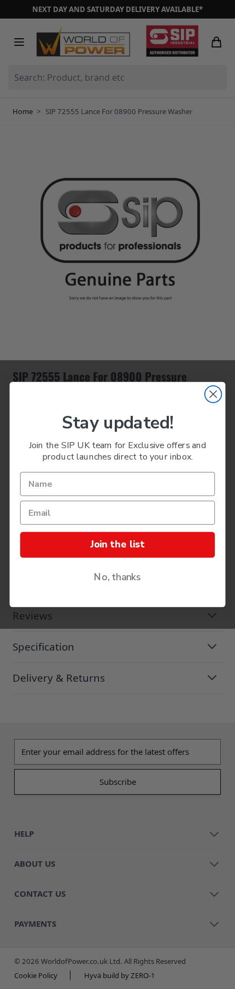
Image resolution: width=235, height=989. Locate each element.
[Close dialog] (213, 394)
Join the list (117, 544)
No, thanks (117, 577)
